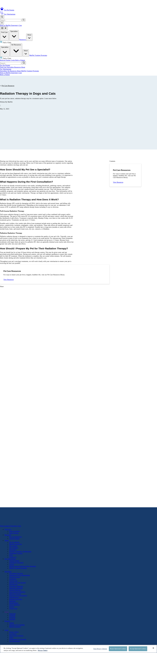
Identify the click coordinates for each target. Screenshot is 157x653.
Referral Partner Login (7, 60)
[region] (78, 649)
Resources (22, 39)
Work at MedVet (5, 25)
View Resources (8, 279)
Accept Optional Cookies (138, 649)
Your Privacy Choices (16, 636)
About (29, 35)
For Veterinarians (5, 69)
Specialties (14, 31)
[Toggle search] (2, 17)
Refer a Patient (20, 60)
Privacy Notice (42, 650)
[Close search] (2, 23)
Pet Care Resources (8, 86)
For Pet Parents (5, 65)
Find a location (5, 526)
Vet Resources (16, 45)
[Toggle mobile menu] (4, 28)
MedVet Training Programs (38, 55)
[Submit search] (23, 20)
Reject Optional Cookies (118, 649)
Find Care (4, 32)
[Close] (153, 648)
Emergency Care (16, 25)
